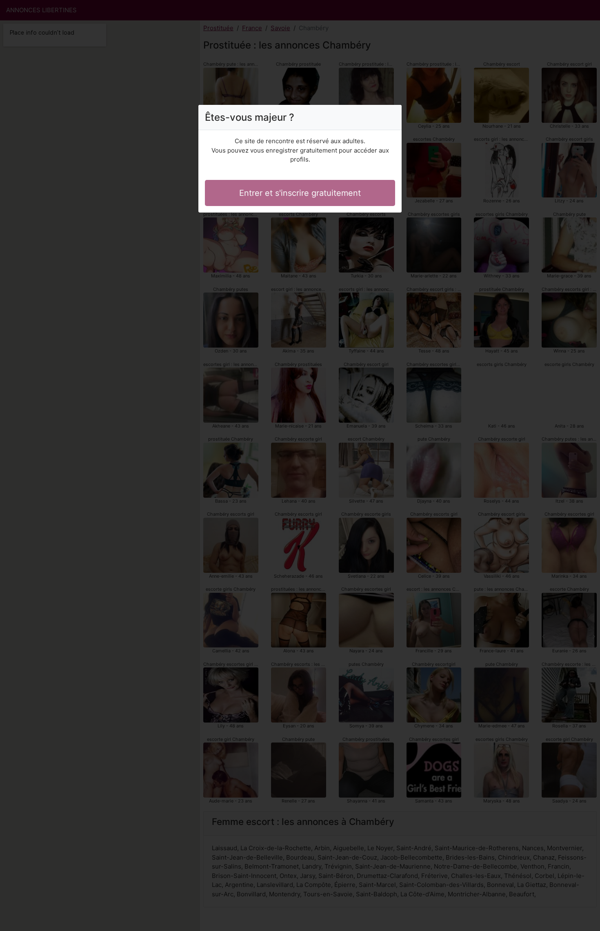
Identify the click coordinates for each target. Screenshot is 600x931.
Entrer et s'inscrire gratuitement (300, 193)
